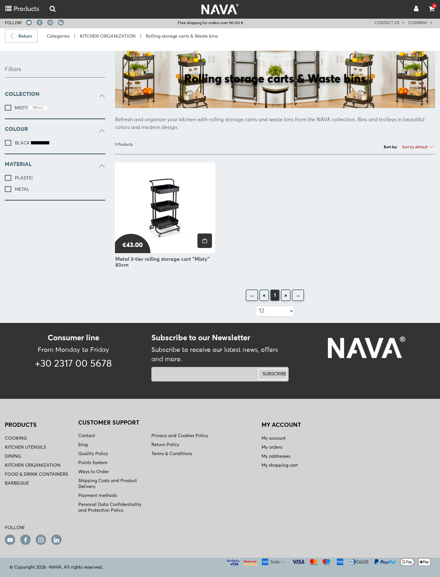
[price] (204, 241)
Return (25, 36)
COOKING (16, 438)
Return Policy (165, 445)
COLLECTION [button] (22, 94)
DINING (13, 456)
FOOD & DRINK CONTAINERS (36, 474)
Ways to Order (93, 472)
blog (83, 445)
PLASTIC (24, 178)
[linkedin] (61, 22)
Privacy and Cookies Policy (179, 436)
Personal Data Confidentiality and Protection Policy (109, 507)
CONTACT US (387, 23)
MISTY (22, 108)
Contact (86, 436)
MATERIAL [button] (18, 164)
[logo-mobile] (52, 9)
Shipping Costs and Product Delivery (107, 484)
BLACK (23, 143)
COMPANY (417, 23)
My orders (272, 447)
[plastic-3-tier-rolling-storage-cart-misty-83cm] (165, 207)
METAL (22, 189)
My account (274, 438)
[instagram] (50, 22)
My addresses (276, 456)
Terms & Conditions (171, 454)
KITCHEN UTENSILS (25, 447)
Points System (93, 463)
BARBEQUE (17, 483)
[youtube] (29, 22)
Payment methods (97, 495)
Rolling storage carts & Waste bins (182, 36)
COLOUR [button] (16, 129)
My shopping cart (280, 465)
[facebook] (39, 22)
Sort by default (415, 147)
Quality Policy (93, 454)
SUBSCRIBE (275, 374)
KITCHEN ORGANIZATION (108, 36)
